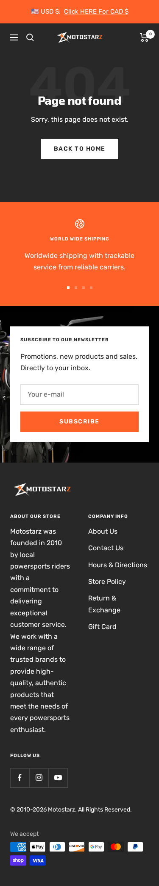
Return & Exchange (104, 604)
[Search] (30, 37)
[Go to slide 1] (68, 287)
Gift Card (102, 627)
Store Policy (107, 581)
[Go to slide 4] (91, 287)
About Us (102, 531)
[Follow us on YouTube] (57, 777)
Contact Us (105, 548)
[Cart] (144, 37)
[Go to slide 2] (76, 287)
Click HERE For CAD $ (96, 11)
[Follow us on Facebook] (19, 777)
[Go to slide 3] (83, 287)
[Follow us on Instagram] (38, 777)
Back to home (80, 148)
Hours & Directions (117, 565)
